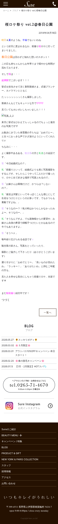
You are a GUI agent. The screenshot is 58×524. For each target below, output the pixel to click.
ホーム (6, 10)
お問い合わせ (8, 483)
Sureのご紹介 (9, 429)
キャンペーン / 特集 (12, 441)
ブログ (15, 10)
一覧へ (48, 312)
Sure (30, 4)
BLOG (5, 447)
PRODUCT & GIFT (11, 453)
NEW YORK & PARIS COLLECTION (20, 459)
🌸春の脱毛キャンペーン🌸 (29, 360)
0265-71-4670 (54, 4)
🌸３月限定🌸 (22, 345)
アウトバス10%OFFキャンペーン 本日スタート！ (35, 353)
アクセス (6, 477)
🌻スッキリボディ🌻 (26, 339)
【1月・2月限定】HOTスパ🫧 (31, 366)
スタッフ (6, 465)
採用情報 (6, 471)
